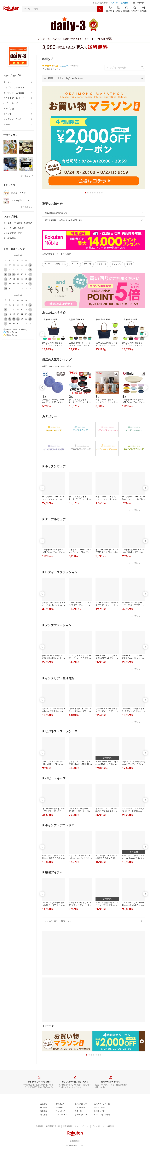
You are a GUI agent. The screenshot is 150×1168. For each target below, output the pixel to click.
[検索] (100, 9)
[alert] (93, 78)
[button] (139, 3)
